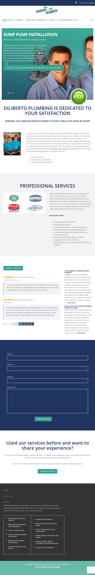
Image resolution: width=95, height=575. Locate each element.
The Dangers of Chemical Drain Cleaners (77, 272)
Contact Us (53, 20)
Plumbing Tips (42, 20)
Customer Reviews (66, 20)
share (28, 448)
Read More (71, 303)
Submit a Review (13, 268)
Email (10, 364)
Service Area (30, 20)
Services (19, 20)
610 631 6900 (88, 3)
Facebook (9, 496)
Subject (10, 377)
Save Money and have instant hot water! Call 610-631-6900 (34, 63)
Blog (76, 20)
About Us (11, 20)
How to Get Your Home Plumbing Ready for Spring (78, 307)
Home (4, 20)
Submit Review (18, 455)
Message (11, 387)
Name (10, 354)
